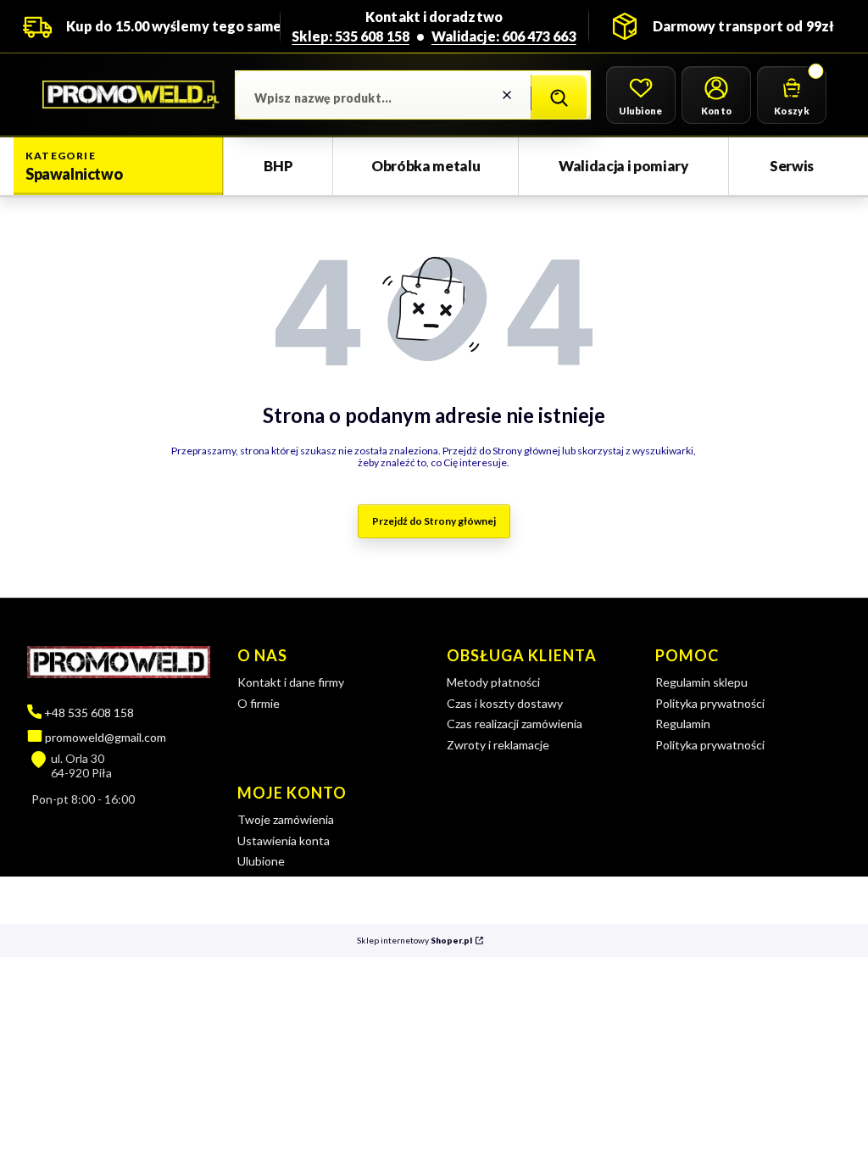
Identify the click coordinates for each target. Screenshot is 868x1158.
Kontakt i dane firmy (290, 682)
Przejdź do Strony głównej (434, 521)
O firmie (258, 703)
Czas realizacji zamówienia (514, 723)
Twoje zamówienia (285, 819)
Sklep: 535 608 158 (350, 36)
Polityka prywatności (710, 703)
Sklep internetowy (414, 940)
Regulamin (682, 723)
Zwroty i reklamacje (498, 745)
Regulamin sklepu (701, 682)
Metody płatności (493, 682)
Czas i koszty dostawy (505, 703)
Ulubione (261, 861)
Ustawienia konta (283, 840)
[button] (559, 98)
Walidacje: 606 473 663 (503, 36)
